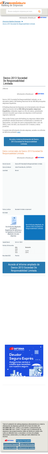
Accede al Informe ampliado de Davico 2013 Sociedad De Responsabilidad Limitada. (24, 267)
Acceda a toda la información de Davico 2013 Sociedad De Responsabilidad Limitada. (24, 141)
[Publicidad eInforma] (24, 376)
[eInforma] (9, 439)
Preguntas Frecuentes (23, 441)
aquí (19, 132)
